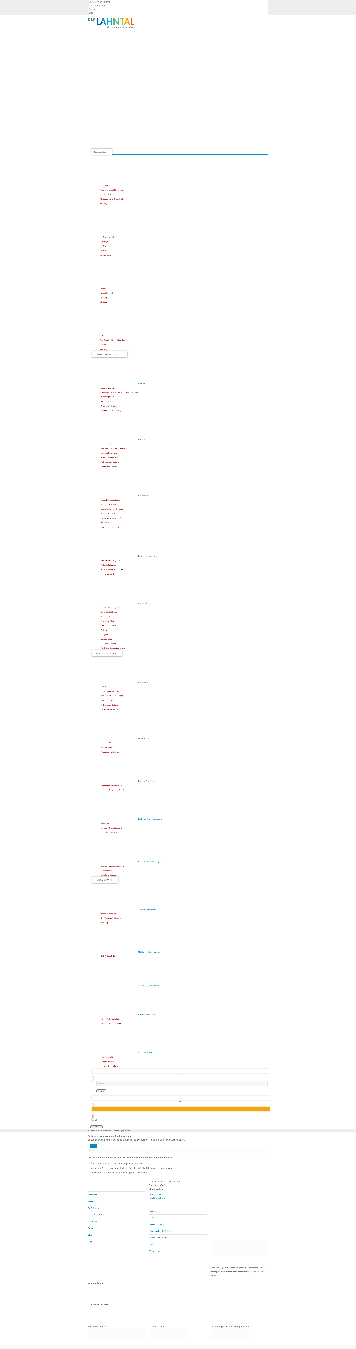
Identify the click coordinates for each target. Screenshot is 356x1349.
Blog (91, 13)
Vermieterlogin (155, 1251)
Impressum (154, 1218)
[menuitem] (178, 2)
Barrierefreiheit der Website (160, 1231)
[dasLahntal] (111, 28)
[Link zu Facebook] (91, 1289)
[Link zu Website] (91, 1320)
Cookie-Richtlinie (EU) (158, 1238)
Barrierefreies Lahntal (99, 2)
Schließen (97, 1127)
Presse (92, 9)
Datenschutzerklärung (158, 1224)
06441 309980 (156, 1194)
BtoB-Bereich (93, 1208)
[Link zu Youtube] (91, 1298)
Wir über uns (93, 1195)
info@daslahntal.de (158, 1198)
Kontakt (91, 1201)
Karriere (152, 1211)
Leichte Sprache (97, 5)
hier (215, 1275)
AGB (151, 1244)
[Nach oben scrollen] (1, 1347)
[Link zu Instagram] (91, 1293)
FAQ (90, 1242)
